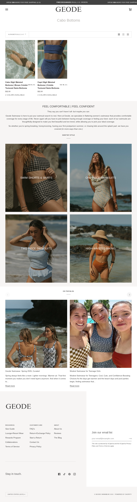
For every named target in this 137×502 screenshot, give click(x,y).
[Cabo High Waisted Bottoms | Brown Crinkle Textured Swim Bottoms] (20, 59)
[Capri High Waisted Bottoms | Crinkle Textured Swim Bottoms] (52, 59)
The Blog (58, 438)
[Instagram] (74, 474)
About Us (58, 429)
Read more (10, 386)
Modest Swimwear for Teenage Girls (85, 371)
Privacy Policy (35, 447)
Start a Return (36, 438)
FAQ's (32, 429)
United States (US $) (16, 494)
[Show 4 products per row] (129, 34)
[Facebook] (59, 474)
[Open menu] (9, 9)
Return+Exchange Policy (40, 433)
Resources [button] (10, 425)
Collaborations (11, 442)
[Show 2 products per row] (119, 34)
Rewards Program (13, 438)
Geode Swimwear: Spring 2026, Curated (22, 371)
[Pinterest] (69, 474)
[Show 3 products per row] (123, 34)
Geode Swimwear (103, 494)
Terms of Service (104, 446)
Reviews (57, 433)
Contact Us (34, 442)
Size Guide (10, 429)
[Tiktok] (64, 474)
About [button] (56, 425)
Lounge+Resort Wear (14, 433)
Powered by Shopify (123, 494)
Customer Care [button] (36, 425)
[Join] (128, 438)
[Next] (129, 294)
